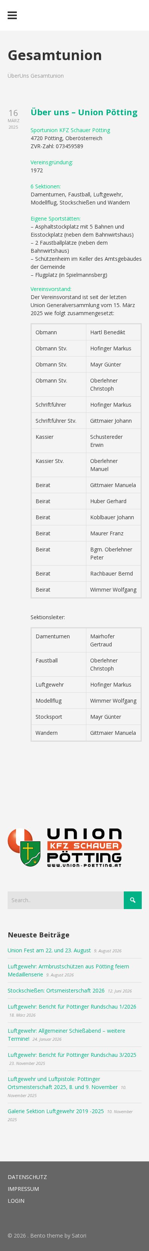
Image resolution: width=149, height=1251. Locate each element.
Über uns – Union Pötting (84, 112)
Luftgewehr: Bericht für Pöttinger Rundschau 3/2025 (72, 1054)
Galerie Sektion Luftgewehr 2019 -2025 (56, 1111)
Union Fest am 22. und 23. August (49, 950)
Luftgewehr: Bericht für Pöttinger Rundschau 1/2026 (72, 1006)
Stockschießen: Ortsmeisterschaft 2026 (56, 990)
